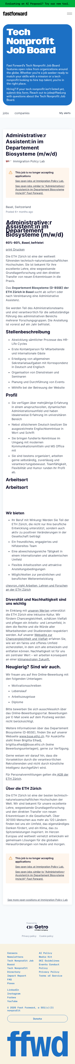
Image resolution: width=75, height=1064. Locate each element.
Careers (12, 953)
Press (11, 983)
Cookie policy (46, 936)
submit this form (17, 93)
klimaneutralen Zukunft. (34, 659)
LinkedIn (13, 989)
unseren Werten (38, 610)
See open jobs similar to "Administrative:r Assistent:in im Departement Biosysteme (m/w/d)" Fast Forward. (39, 189)
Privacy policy (29, 936)
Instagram (13, 993)
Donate (37, 1018)
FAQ (9, 979)
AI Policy (45, 953)
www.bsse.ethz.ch (31, 736)
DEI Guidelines (49, 960)
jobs (6, 113)
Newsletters (15, 956)
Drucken (15, 249)
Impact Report (16, 975)
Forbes (11, 997)
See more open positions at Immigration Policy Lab (37, 899)
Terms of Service (50, 975)
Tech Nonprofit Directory (17, 969)
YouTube (12, 1001)
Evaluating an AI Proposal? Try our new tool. (37, 3)
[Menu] (69, 13)
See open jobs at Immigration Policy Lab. (39, 180)
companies (22, 113)
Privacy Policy (49, 971)
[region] (37, 290)
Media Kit (45, 956)
